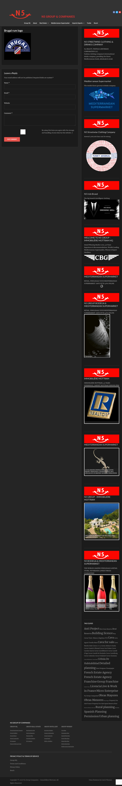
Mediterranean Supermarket (60, 23)
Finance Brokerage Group (15, 743)
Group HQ (27, 23)
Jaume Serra (87, 686)
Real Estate (43, 23)
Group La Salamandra (49, 733)
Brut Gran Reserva (106, 629)
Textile (89, 23)
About (35, 23)
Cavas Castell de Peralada (97, 653)
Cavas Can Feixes (106, 648)
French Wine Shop (65, 738)
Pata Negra (106, 700)
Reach (96, 23)
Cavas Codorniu (89, 656)
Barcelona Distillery (48, 730)
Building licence (102, 633)
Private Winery (13, 735)
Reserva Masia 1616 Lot (89, 707)
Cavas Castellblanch (101, 651)
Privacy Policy (15, 767)
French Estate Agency (98, 672)
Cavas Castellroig (112, 653)
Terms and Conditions (18, 764)
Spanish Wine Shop (65, 735)
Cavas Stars (95, 659)
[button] (44, 23)
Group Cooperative (48, 735)
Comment (8, 113)
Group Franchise (107, 681)
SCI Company (29, 741)
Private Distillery (13, 733)
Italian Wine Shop (65, 741)
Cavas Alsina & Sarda (108, 646)
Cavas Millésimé (88, 659)
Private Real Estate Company (16, 730)
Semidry (117, 707)
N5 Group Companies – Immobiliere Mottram (39, 780)
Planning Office (29, 735)
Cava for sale (106, 642)
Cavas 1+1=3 (97, 646)
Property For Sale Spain (100, 703)
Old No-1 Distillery (48, 741)
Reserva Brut (113, 703)
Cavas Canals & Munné (92, 648)
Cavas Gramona (111, 656)
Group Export (47, 738)
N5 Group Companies (91, 696)
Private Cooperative (14, 738)
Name (7, 83)
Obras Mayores (108, 695)
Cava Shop (63, 730)
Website (7, 103)
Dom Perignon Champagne (105, 668)
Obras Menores (93, 700)
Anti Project (91, 628)
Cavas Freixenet (100, 656)
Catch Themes (107, 780)
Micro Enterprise (107, 690)
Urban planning (109, 716)
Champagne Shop (65, 733)
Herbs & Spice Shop (65, 743)
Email (6, 93)
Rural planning (105, 707)
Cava (111, 637)
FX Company (13, 741)
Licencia (95, 686)
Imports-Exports (77, 23)
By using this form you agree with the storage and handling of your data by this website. (58, 131)
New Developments (30, 733)
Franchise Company (30, 738)
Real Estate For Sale (30, 730)
